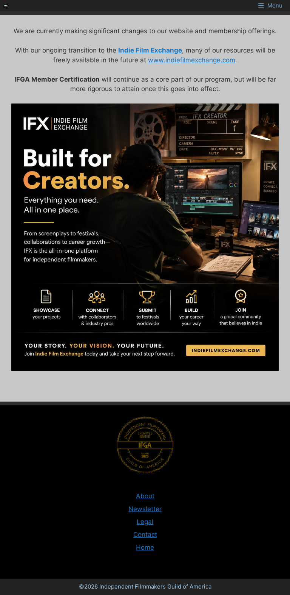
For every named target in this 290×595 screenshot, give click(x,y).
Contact (145, 534)
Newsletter (145, 509)
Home (145, 547)
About (145, 496)
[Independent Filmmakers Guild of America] (6, 5)
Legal (145, 521)
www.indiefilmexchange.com (191, 60)
